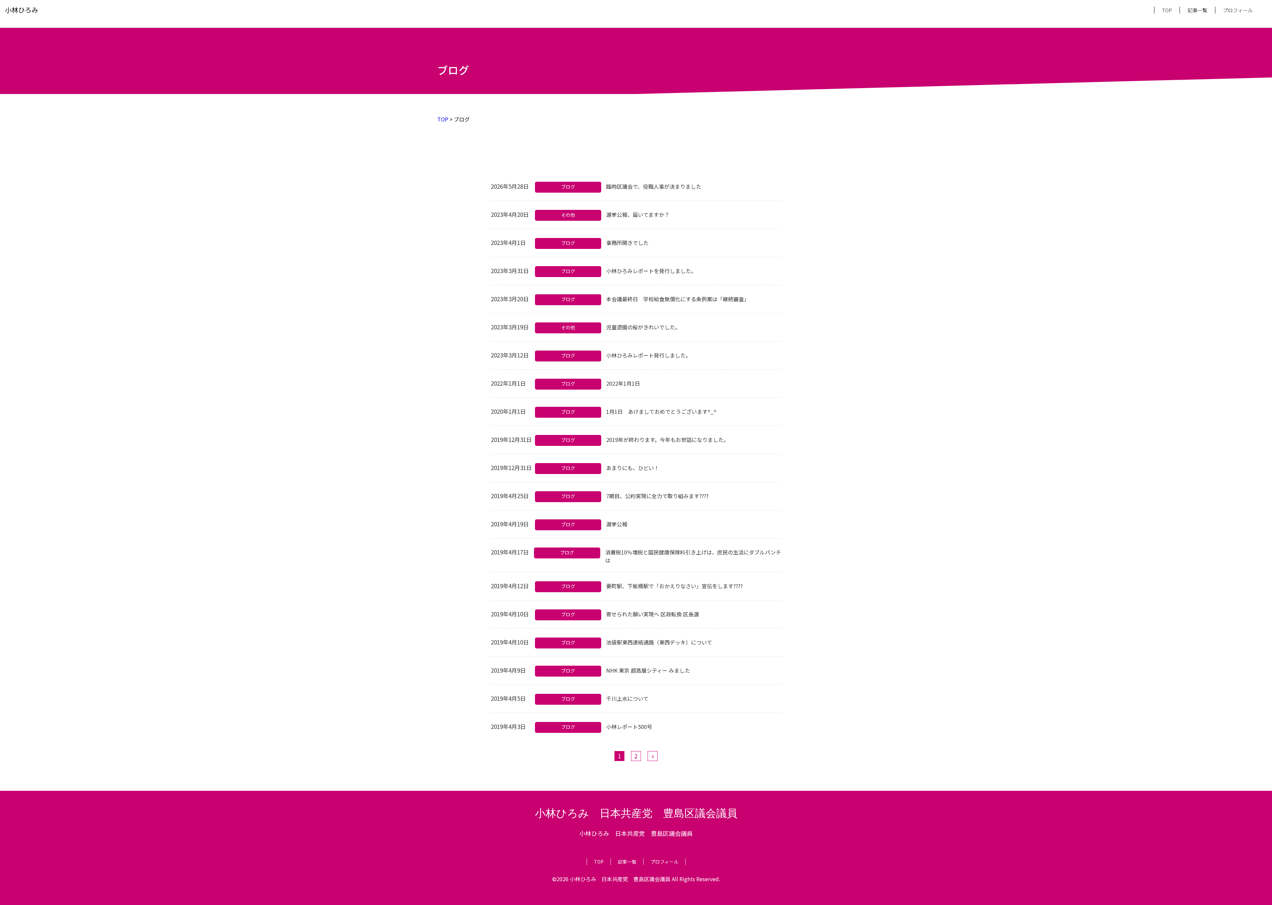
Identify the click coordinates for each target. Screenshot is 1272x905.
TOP (1167, 10)
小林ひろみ (21, 10)
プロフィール (1238, 10)
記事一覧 (1197, 10)
